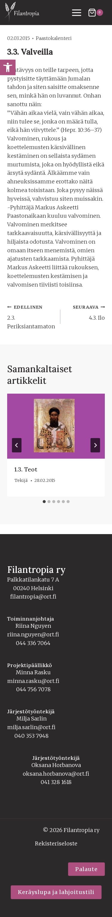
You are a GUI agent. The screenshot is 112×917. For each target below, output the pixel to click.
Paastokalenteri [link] (54, 38)
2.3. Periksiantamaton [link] (31, 317)
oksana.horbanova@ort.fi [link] (56, 773)
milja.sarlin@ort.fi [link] (31, 727)
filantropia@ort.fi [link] (33, 596)
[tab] (44, 501)
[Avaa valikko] (77, 12)
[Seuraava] (95, 445)
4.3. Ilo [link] (89, 312)
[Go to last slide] (17, 445)
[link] (8, 67)
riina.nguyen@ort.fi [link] (33, 634)
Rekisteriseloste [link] (56, 843)
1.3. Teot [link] (25, 469)
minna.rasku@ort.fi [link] (33, 681)
